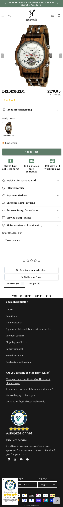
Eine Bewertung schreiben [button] (33, 270)
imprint (10, 309)
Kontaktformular (15, 355)
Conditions (11, 316)
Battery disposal (14, 349)
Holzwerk (35, 506)
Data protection (14, 322)
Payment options (15, 335)
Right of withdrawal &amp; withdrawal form (29, 329)
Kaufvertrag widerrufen (18, 362)
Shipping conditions (16, 342)
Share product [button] (12, 240)
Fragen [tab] (32, 283)
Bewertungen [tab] (13, 283)
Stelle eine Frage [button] (33, 277)
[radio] (8, 129)
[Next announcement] (57, 4)
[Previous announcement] (5, 4)
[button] (9, 15)
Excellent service (16, 439)
